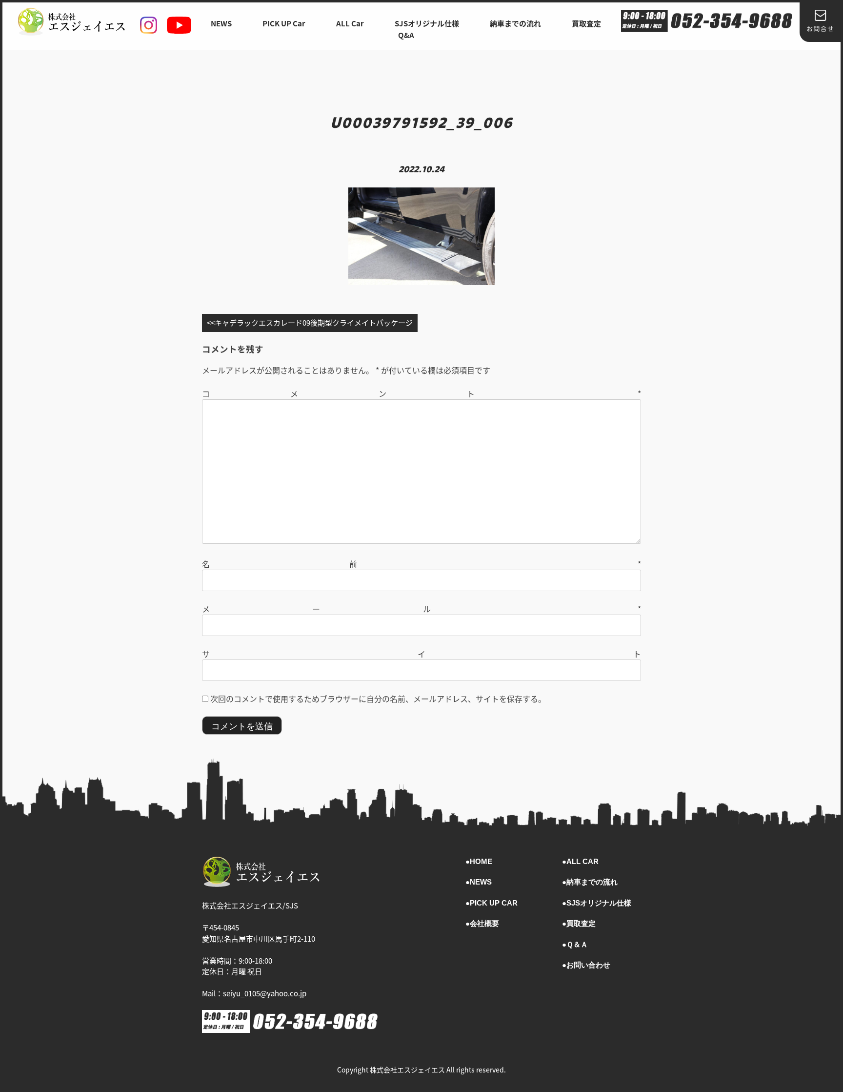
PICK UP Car (283, 23)
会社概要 (484, 923)
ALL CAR (582, 861)
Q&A (406, 35)
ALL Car (350, 23)
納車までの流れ (515, 23)
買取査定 (586, 23)
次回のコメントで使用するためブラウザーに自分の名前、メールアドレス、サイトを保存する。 (378, 698)
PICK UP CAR (494, 903)
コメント (421, 393)
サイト (421, 653)
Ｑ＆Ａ (577, 944)
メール (421, 609)
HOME (481, 861)
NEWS (221, 23)
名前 (421, 564)
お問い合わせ (588, 965)
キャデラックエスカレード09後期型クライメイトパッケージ (314, 322)
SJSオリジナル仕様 (427, 23)
